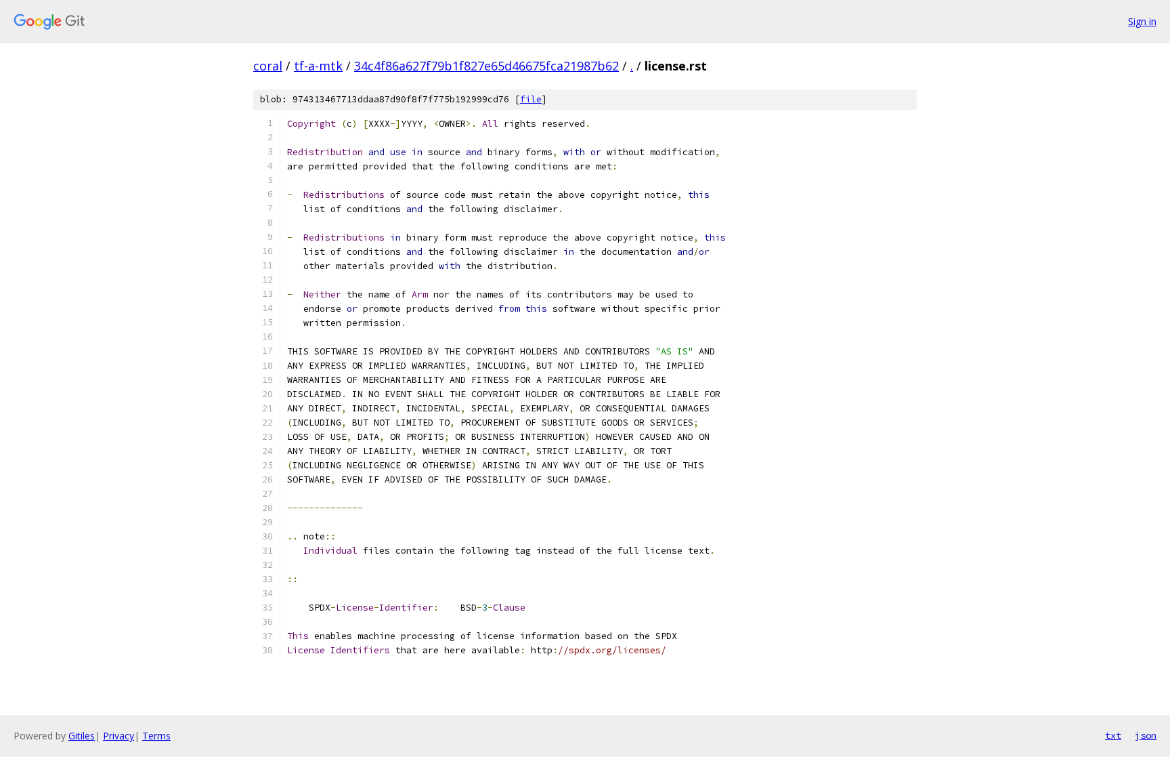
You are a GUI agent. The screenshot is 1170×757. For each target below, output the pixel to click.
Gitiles (81, 735)
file (531, 99)
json (1145, 735)
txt (1113, 735)
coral (267, 66)
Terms (156, 735)
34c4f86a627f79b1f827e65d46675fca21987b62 (486, 66)
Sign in (1142, 21)
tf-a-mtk (318, 66)
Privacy (118, 735)
